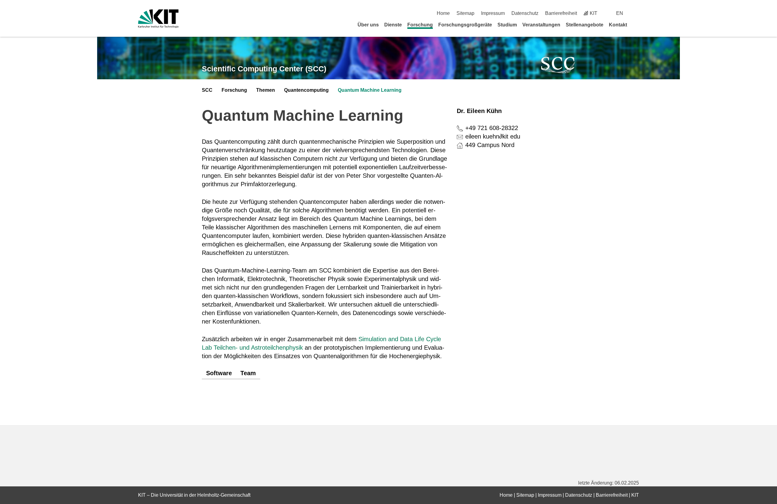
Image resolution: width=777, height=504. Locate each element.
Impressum (493, 13)
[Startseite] (637, 25)
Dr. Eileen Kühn (479, 111)
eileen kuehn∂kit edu (492, 136)
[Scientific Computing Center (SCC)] (558, 65)
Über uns (368, 24)
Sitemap (465, 13)
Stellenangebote (584, 24)
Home (443, 13)
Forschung (420, 24)
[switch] (636, 13)
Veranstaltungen (541, 24)
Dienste (393, 24)
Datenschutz (524, 13)
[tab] (219, 373)
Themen (265, 90)
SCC (207, 90)
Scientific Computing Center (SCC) (264, 68)
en (619, 13)
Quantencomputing (306, 90)
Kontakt (618, 24)
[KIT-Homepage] (158, 18)
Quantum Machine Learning (370, 90)
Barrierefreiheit (561, 13)
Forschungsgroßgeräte (465, 24)
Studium (507, 24)
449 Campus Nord (489, 145)
